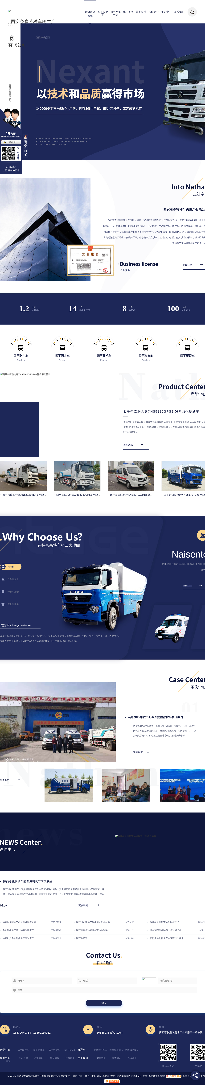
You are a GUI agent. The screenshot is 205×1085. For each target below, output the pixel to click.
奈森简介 (116, 1058)
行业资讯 (38, 1058)
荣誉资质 (101, 1058)
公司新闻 (23, 1058)
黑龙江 (105, 1076)
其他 (8, 1061)
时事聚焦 (70, 1058)
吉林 (113, 1076)
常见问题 (54, 1058)
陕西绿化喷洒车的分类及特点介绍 (19, 922)
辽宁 (118, 1076)
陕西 (87, 1076)
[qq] (192, 12)
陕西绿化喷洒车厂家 (132, 1050)
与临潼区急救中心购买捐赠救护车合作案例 (155, 717)
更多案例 (5, 779)
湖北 (93, 1076)
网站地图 (125, 1076)
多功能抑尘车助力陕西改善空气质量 (20, 930)
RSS (133, 1076)
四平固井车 (39, 1050)
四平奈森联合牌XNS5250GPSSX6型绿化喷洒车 (83, 494)
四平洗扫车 (70, 1050)
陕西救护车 (81, 938)
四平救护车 (54, 1050)
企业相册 (132, 1058)
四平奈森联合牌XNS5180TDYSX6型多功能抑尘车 (31, 494)
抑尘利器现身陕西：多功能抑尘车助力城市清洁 (167, 930)
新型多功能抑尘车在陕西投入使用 (167, 938)
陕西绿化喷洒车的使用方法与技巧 (93, 922)
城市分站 (77, 1076)
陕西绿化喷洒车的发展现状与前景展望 (27, 881)
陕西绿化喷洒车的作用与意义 (164, 922)
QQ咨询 (12, 142)
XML (138, 1076)
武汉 (99, 1076)
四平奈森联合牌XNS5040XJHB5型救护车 (134, 494)
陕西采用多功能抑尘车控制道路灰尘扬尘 (93, 930)
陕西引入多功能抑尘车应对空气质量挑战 (20, 938)
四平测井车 (23, 1050)
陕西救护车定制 (101, 1050)
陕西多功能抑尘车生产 (117, 1050)
